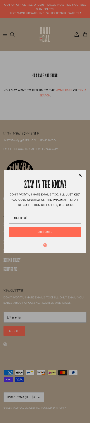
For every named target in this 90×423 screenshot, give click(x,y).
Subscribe (45, 232)
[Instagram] (45, 245)
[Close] (80, 175)
